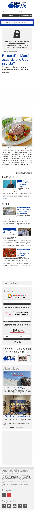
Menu (8, 22)
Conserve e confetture (12, 51)
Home (3, 51)
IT (9, 495)
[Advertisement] (17, 98)
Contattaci (21, 484)
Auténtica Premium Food (17, 307)
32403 (3, 482)
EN (4, 495)
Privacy (26, 484)
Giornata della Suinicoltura (17, 325)
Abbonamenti (14, 484)
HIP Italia (17, 342)
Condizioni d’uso (6, 486)
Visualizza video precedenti (17, 427)
